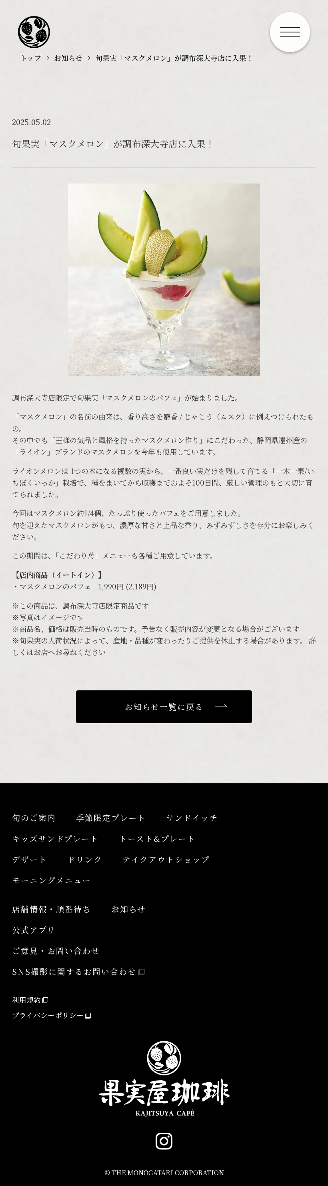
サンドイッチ (192, 817)
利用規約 (26, 999)
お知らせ (128, 909)
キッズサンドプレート (55, 838)
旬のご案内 (34, 817)
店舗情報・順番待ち (51, 909)
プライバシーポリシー (48, 1015)
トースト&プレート (157, 838)
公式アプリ (34, 930)
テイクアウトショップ (166, 859)
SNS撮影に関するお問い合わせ (74, 971)
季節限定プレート (111, 817)
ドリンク (84, 859)
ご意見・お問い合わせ (56, 950)
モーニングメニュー (51, 880)
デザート (29, 859)
